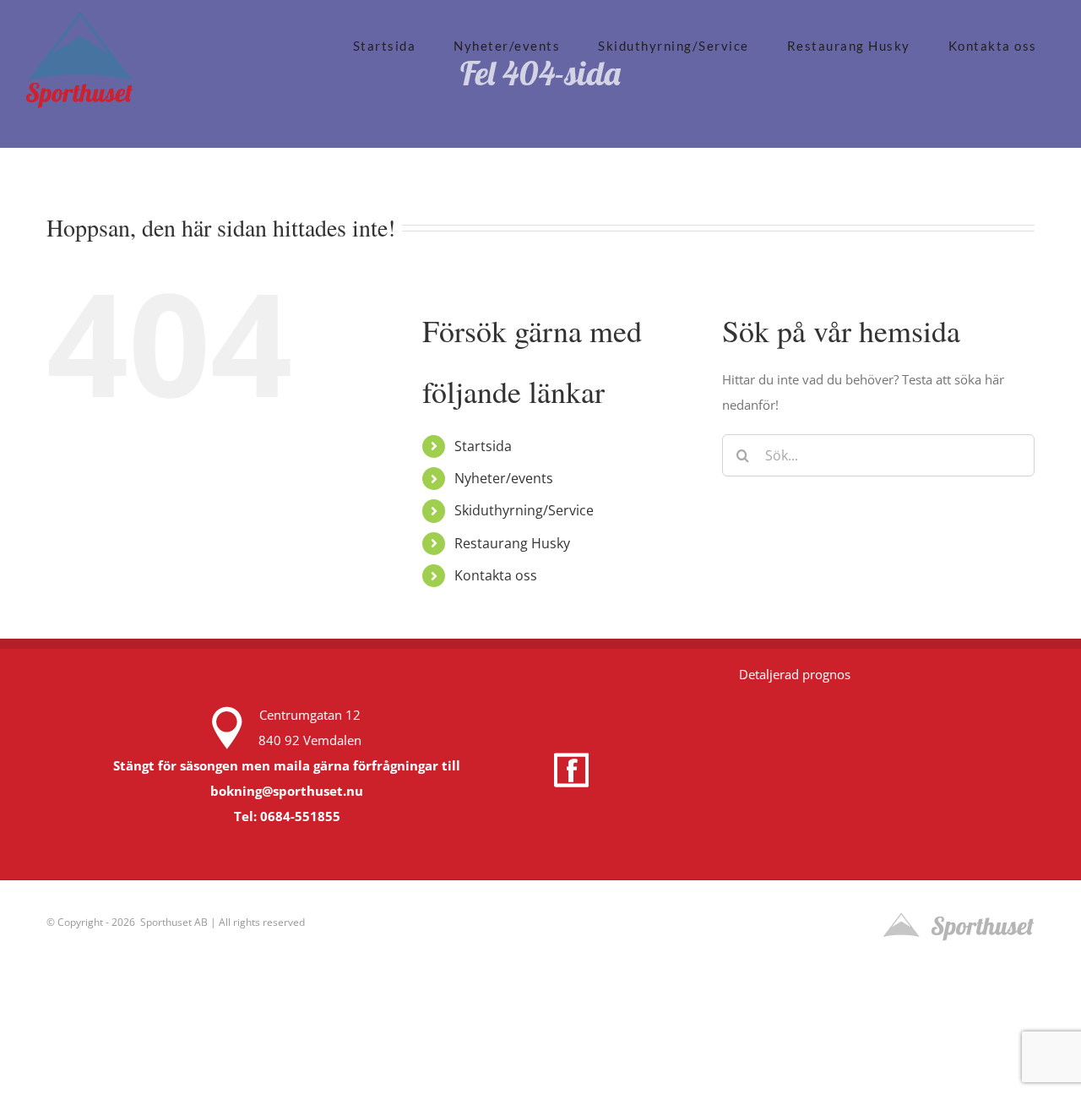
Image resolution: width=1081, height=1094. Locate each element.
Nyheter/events (503, 478)
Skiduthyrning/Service (524, 510)
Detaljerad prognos (794, 674)
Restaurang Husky (512, 543)
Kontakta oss (495, 575)
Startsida (483, 446)
